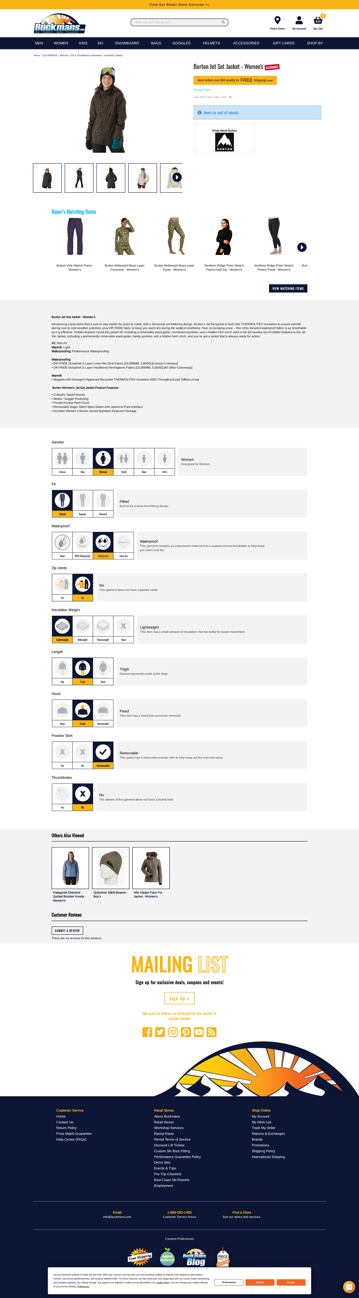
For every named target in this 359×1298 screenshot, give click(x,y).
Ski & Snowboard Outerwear (86, 55)
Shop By (315, 43)
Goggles (182, 43)
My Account (299, 28)
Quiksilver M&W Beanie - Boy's (110, 894)
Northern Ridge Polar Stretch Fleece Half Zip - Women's (224, 267)
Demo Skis (162, 1162)
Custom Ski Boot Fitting (172, 1151)
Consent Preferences (179, 1238)
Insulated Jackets (113, 55)
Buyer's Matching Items (74, 211)
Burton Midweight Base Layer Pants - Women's (174, 267)
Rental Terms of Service (172, 1139)
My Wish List (261, 1122)
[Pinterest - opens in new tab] (186, 1032)
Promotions (260, 1145)
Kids (83, 43)
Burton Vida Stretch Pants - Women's (75, 267)
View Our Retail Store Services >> (179, 4)
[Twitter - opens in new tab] (160, 1032)
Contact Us (64, 1122)
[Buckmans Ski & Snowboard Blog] (195, 1257)
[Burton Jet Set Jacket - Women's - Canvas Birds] (143, 178)
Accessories (246, 43)
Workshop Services (169, 1128)
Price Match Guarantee (73, 1134)
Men (39, 43)
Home (37, 55)
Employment (163, 1186)
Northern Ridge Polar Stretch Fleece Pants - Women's (273, 267)
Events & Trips (165, 1168)
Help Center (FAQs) (71, 1139)
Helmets (211, 43)
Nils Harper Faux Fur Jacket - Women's (148, 894)
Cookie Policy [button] (162, 1282)
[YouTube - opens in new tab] (199, 1032)
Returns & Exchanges (268, 1134)
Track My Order (263, 1128)
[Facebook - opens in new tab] (147, 1032)
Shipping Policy (263, 1151)
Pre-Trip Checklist (167, 1174)
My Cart (318, 22)
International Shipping (268, 1157)
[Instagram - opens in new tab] (173, 1032)
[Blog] (212, 1032)
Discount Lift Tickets (169, 1145)
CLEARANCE (49, 55)
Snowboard (127, 43)
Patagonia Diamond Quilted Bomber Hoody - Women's (69, 896)
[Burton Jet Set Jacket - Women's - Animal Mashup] (47, 178)
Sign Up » (179, 998)
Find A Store (277, 28)
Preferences (229, 1282)
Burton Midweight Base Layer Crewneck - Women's (125, 267)
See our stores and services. (242, 1216)
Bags (156, 43)
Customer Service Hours (179, 1216)
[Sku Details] (230, 97)
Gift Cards (284, 43)
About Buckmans (167, 1116)
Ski (100, 43)
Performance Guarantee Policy (177, 1157)
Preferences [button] (83, 1286)
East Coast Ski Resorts (171, 1180)
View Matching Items (288, 288)
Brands (257, 1139)
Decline (260, 1282)
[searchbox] (223, 22)
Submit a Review (67, 930)
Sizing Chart (202, 89)
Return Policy (66, 1128)
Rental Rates (164, 1134)
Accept (291, 1282)
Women (61, 43)
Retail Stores (164, 1122)
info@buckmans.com (117, 1216)
